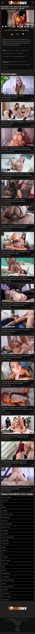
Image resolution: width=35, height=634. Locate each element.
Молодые (22, 61)
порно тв (4, 520)
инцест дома (6, 560)
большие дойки (6, 524)
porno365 (4, 590)
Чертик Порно (6, 497)
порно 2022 (5, 543)
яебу (3, 567)
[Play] (3, 26)
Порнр (4, 547)
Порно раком (15, 64)
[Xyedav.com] (17, 4)
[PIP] (28, 26)
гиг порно (5, 563)
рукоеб (4, 570)
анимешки (5, 540)
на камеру (5, 534)
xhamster (9, 50)
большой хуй (6, 517)
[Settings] (25, 26)
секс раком (6, 56)
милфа (4, 507)
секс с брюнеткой (7, 586)
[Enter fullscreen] (31, 26)
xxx (3, 553)
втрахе (16, 50)
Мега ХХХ (5, 501)
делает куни (24, 50)
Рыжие (5, 67)
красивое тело (6, 593)
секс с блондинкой (8, 537)
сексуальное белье (18, 56)
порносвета (5, 599)
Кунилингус (13, 61)
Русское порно (25, 64)
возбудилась (6, 573)
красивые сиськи (7, 514)
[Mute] (18, 26)
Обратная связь (17, 622)
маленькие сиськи (9, 53)
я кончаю (4, 557)
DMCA (17, 628)
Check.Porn (18, 630)
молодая (19, 53)
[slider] (8, 26)
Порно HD (6, 64)
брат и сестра (6, 596)
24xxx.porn (17, 624)
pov (3, 504)
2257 (17, 626)
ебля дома (5, 530)
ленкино (4, 550)
